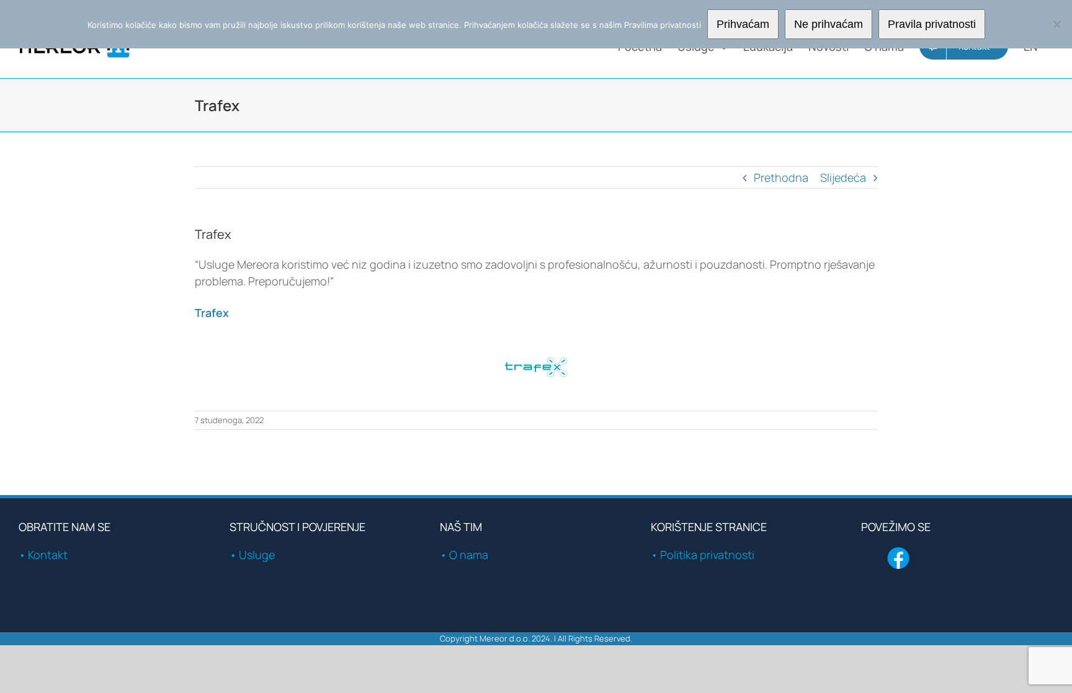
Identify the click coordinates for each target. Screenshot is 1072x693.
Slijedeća (843, 177)
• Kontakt (43, 554)
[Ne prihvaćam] (1056, 24)
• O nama (464, 554)
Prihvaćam (743, 24)
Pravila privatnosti (932, 24)
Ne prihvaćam (828, 24)
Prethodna (781, 177)
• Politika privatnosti (702, 554)
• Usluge (252, 554)
